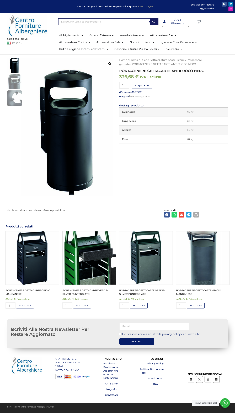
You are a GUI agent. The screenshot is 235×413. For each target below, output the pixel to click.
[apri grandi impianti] (153, 42)
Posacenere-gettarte (139, 96)
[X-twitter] (199, 379)
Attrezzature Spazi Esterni (168, 60)
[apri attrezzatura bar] (175, 35)
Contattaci (111, 394)
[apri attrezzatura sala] (122, 42)
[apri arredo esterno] (113, 35)
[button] (110, 64)
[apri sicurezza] (181, 49)
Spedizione (155, 378)
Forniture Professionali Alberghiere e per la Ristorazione (111, 370)
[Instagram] (230, 9)
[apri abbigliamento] (82, 35)
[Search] (154, 21)
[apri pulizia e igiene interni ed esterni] (107, 49)
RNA (155, 384)
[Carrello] (199, 22)
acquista (142, 85)
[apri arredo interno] (143, 35)
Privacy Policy (155, 363)
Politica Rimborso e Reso (152, 371)
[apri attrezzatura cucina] (89, 42)
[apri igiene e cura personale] (196, 42)
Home (123, 60)
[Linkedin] (216, 379)
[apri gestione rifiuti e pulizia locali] (159, 49)
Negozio (111, 389)
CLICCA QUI (145, 6)
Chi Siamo (111, 383)
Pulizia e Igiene (139, 60)
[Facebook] (224, 4)
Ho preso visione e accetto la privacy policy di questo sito (161, 334)
